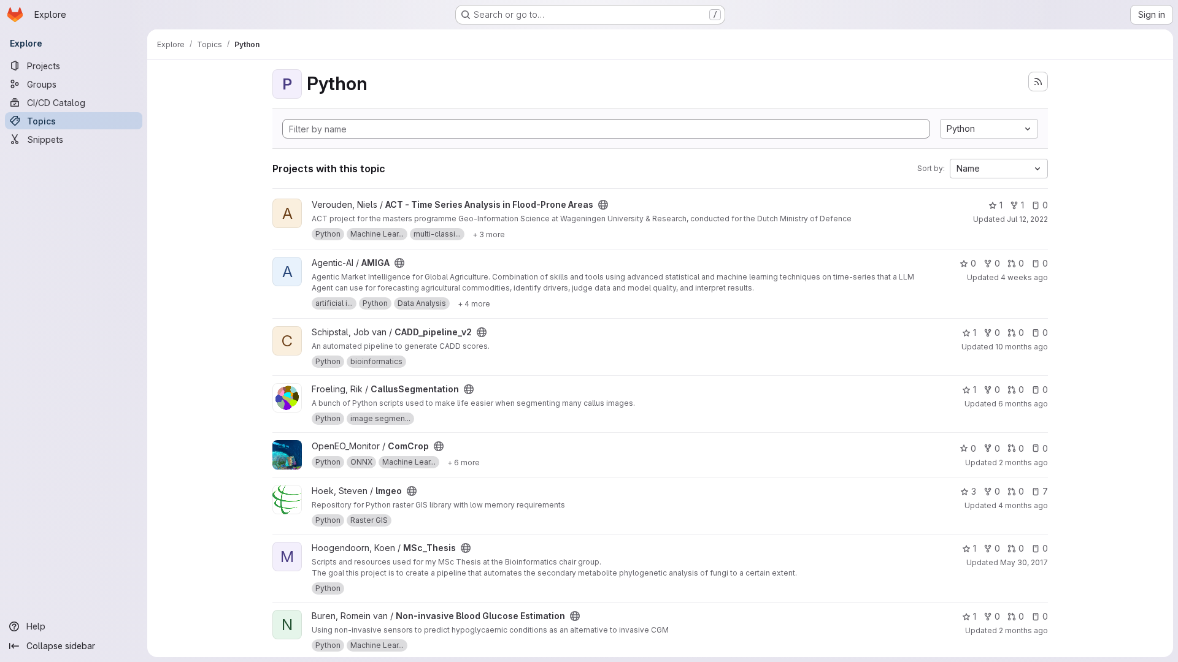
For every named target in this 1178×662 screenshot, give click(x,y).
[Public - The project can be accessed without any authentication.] (603, 205)
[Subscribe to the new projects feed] (1038, 81)
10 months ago (1021, 346)
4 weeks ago (1024, 277)
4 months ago (1023, 505)
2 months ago (1023, 462)
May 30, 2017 (1024, 562)
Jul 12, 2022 (1027, 219)
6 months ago (1023, 403)
